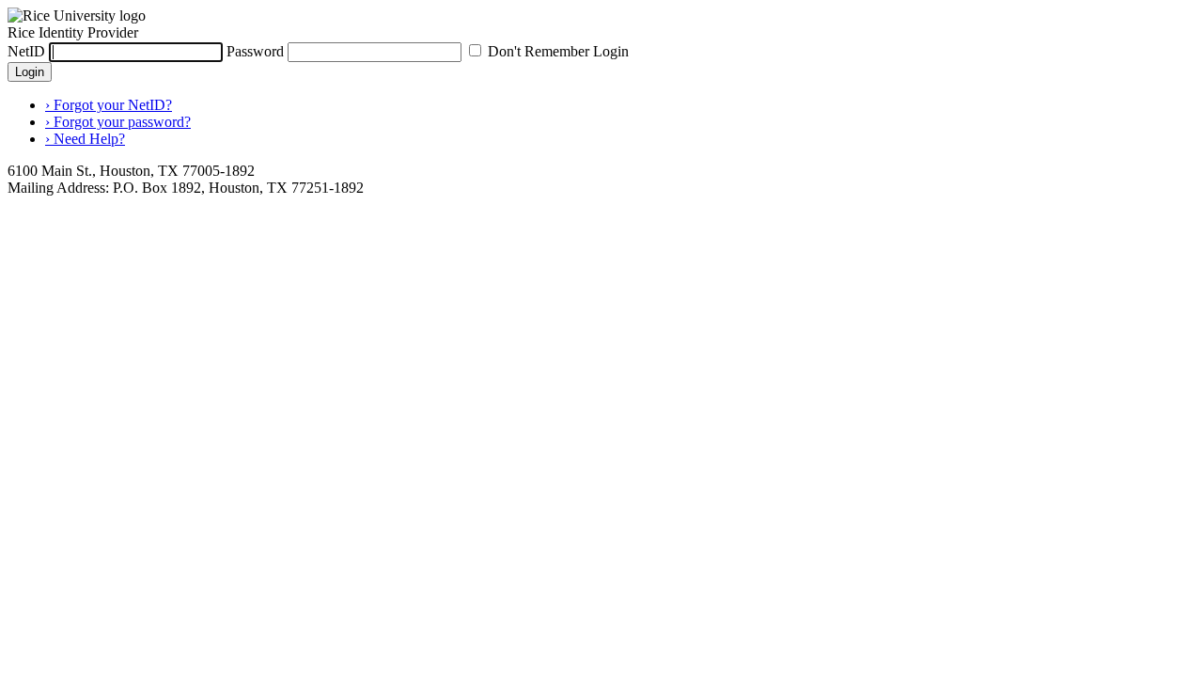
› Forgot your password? (118, 122)
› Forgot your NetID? (108, 105)
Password (255, 51)
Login (29, 72)
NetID (26, 51)
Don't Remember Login (558, 51)
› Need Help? (85, 139)
